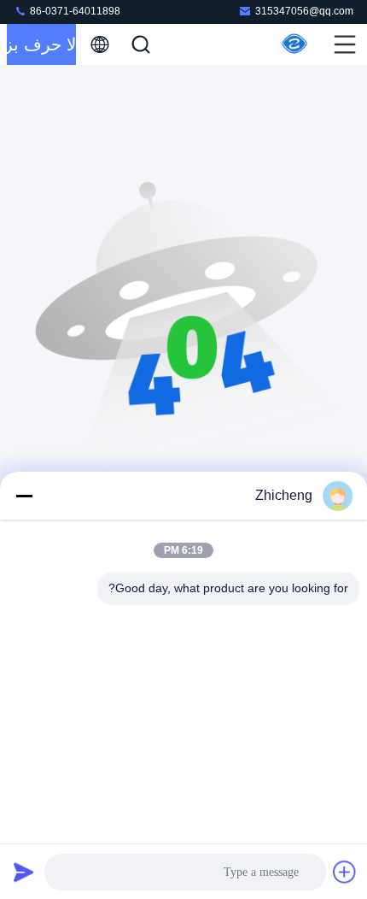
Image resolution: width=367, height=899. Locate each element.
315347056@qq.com (304, 11)
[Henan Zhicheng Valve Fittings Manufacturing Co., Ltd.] (295, 44)
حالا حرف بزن (41, 44)
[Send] (24, 871)
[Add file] (345, 871)
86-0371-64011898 (73, 11)
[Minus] (24, 495)
